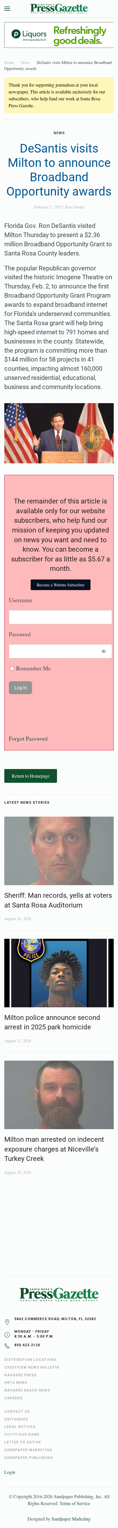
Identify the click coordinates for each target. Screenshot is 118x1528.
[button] (7, 8)
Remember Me (33, 668)
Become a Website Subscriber (60, 585)
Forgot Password (28, 738)
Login (9, 1472)
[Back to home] (59, 8)
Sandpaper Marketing (71, 1519)
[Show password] (104, 651)
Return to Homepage (31, 776)
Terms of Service (75, 1503)
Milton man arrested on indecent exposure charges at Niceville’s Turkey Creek (54, 1149)
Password (20, 634)
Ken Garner (74, 207)
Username (20, 600)
